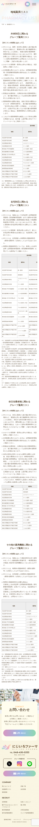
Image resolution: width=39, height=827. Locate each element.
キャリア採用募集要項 (27, 813)
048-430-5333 (21, 752)
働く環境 (23, 805)
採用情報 (4, 802)
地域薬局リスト (6, 789)
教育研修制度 (6, 810)
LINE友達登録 (25, 810)
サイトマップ (17, 819)
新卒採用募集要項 (7, 813)
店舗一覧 (23, 786)
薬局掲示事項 (7, 819)
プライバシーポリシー (29, 819)
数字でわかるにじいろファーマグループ (10, 806)
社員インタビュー (26, 802)
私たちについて (6, 786)
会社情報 (23, 789)
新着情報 (4, 792)
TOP (3, 24)
